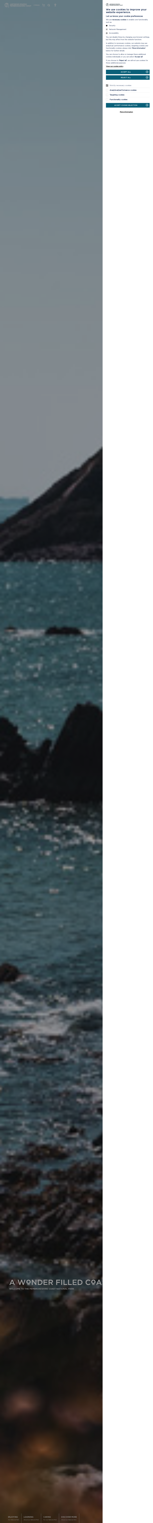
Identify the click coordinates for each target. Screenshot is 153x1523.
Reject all (126, 77)
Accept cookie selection (125, 105)
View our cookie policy (114, 66)
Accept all (126, 72)
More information (126, 112)
